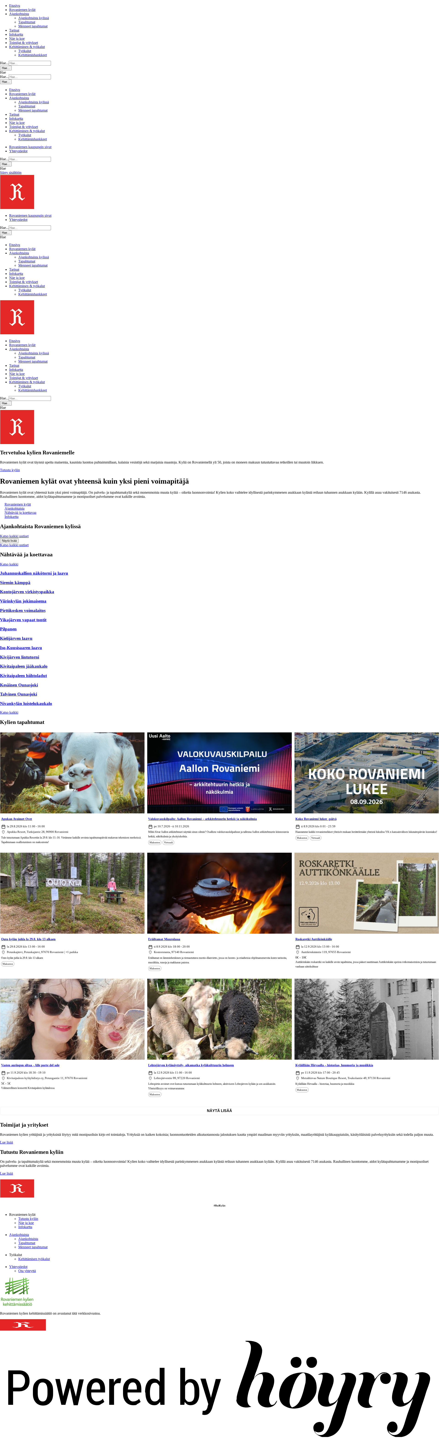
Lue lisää (6, 1142)
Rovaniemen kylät (22, 10)
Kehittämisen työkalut (34, 1259)
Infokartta (16, 34)
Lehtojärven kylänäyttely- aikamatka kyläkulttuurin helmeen (191, 1065)
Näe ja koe (17, 38)
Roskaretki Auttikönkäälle (313, 939)
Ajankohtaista (19, 14)
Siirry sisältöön (10, 172)
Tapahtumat (26, 22)
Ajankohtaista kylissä (33, 18)
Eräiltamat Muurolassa (164, 939)
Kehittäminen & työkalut (27, 47)
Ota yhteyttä (27, 1271)
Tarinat (14, 30)
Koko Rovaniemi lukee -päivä (316, 819)
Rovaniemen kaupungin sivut (30, 147)
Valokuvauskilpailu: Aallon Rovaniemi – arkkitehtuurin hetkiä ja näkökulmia (202, 819)
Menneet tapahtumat (33, 26)
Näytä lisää (219, 1111)
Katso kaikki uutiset (14, 536)
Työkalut (24, 51)
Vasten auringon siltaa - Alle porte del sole (30, 1065)
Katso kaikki (9, 564)
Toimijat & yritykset (23, 43)
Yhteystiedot (18, 151)
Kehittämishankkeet (32, 55)
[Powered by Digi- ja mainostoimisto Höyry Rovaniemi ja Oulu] (219, 1445)
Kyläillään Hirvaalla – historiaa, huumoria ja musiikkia (334, 1065)
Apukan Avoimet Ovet (16, 819)
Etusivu (14, 6)
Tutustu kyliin (10, 470)
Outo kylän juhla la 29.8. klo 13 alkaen (28, 939)
